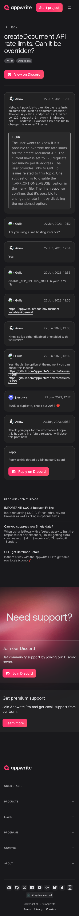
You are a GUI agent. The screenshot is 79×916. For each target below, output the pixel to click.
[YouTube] (40, 888)
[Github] (17, 888)
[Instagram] (70, 888)
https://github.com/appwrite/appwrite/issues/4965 (39, 373)
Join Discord (22, 673)
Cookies (51, 909)
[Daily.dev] (47, 888)
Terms (27, 909)
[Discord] (9, 888)
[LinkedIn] (32, 888)
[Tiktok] (62, 888)
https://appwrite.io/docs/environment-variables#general (34, 310)
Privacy (38, 909)
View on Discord (26, 74)
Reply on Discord (31, 471)
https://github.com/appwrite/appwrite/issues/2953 (39, 379)
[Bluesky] (55, 888)
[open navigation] (69, 7)
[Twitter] (24, 888)
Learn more (15, 723)
